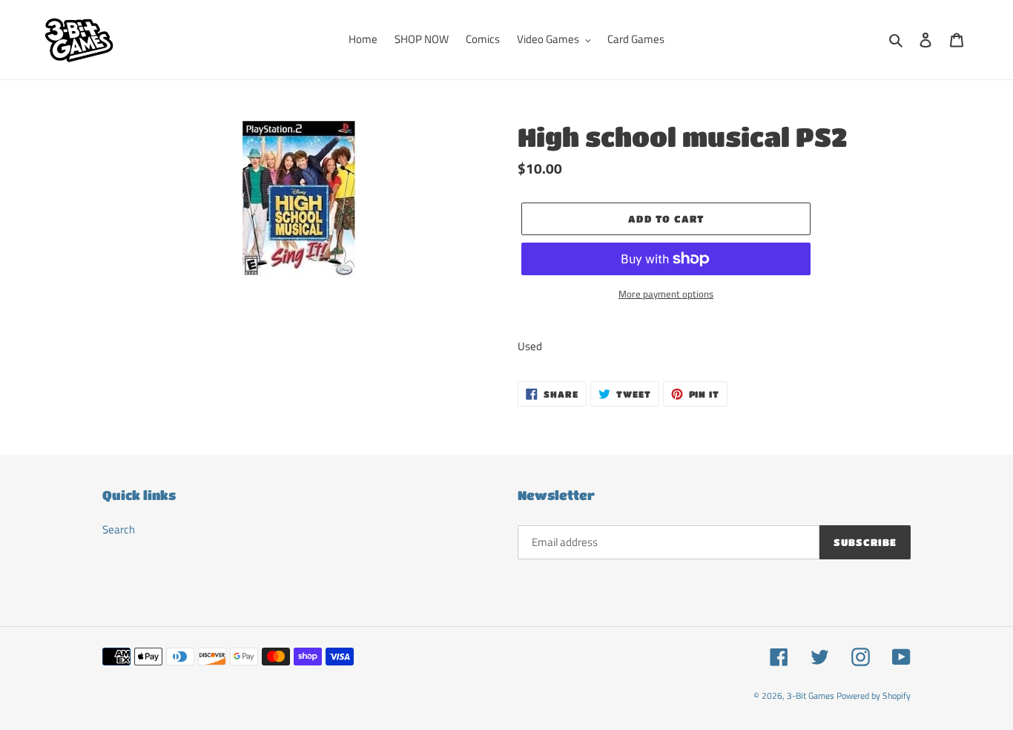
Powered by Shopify (874, 695)
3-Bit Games (810, 695)
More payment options (665, 294)
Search (118, 529)
